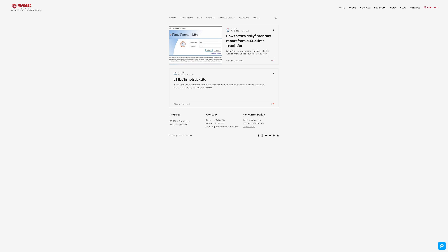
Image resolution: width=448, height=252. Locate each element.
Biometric (210, 18)
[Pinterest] (273, 135)
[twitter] (270, 135)
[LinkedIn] (277, 135)
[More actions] (274, 30)
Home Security (186, 18)
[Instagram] (262, 135)
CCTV (199, 18)
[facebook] (258, 135)
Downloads (244, 18)
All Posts (172, 18)
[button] (276, 18)
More (255, 18)
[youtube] (266, 135)
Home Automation (227, 18)
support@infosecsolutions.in (225, 126)
